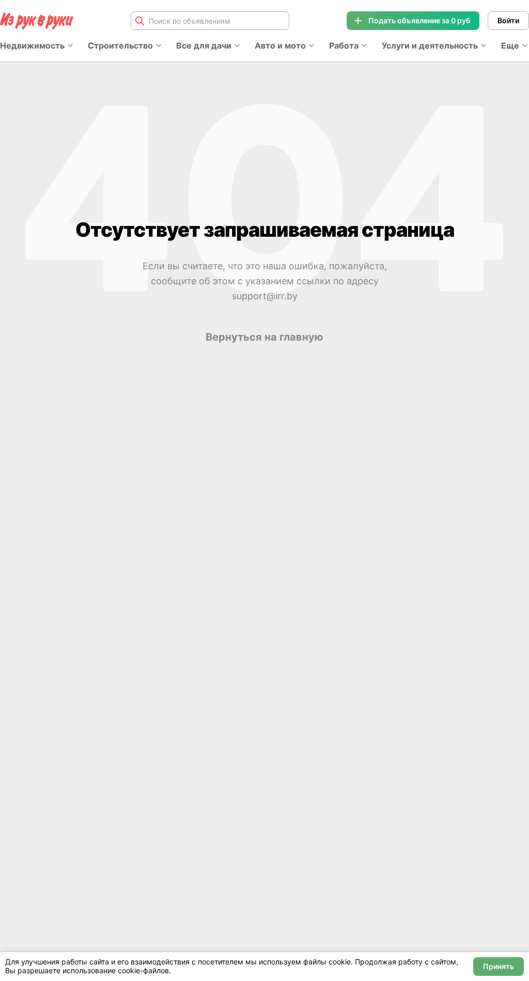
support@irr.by (265, 295)
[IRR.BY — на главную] (36, 21)
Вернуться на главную (264, 337)
